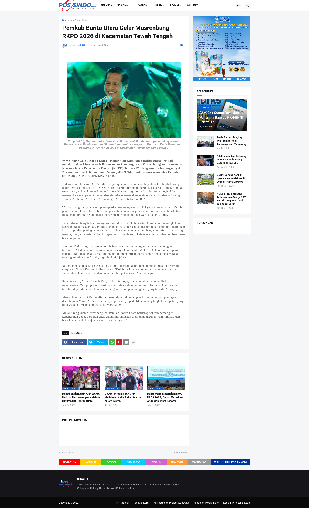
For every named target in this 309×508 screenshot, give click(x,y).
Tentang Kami (141, 502)
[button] (239, 5)
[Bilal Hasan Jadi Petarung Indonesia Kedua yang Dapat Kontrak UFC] (205, 160)
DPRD (158, 5)
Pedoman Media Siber (206, 502)
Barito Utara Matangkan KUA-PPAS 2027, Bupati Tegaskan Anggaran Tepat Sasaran (165, 397)
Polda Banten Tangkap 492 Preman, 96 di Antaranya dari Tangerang (231, 141)
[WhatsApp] (112, 342)
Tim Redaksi (122, 502)
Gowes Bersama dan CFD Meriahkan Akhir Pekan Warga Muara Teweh (123, 397)
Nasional (123, 5)
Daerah (142, 5)
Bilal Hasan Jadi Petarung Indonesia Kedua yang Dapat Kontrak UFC (231, 159)
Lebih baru (67, 452)
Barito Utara (81, 20)
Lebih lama (180, 452)
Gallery (192, 5)
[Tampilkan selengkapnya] (133, 342)
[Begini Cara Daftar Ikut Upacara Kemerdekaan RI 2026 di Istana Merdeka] (205, 179)
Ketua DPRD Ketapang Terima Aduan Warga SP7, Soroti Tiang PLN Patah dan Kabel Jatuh (231, 199)
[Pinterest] (119, 342)
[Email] (126, 342)
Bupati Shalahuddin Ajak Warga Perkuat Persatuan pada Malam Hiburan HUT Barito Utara (81, 397)
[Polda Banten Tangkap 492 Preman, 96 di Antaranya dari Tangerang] (205, 141)
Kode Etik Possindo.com (237, 502)
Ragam (174, 5)
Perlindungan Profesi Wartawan (171, 502)
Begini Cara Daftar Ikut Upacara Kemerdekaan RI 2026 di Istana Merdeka (231, 178)
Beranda (106, 5)
